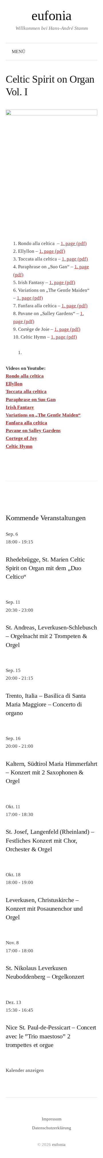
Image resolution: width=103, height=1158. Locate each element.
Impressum (52, 1119)
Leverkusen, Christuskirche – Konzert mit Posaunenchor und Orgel (44, 909)
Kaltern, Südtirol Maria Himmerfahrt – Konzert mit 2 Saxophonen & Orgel (51, 772)
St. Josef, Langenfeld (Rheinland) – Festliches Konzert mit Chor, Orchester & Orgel (50, 840)
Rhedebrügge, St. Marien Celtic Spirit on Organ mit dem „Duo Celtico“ (45, 568)
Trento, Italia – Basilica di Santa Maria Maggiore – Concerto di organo (46, 704)
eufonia (51, 15)
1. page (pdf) (74, 243)
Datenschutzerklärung (51, 1128)
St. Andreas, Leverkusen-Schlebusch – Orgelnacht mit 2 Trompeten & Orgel (51, 636)
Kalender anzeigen (25, 1070)
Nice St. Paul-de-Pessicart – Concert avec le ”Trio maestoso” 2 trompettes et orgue (51, 1036)
